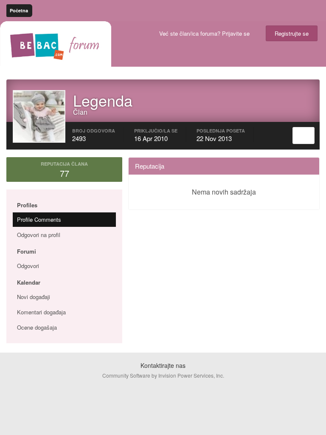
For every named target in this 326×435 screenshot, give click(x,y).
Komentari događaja (41, 312)
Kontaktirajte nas (163, 365)
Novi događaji (33, 297)
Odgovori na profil (38, 235)
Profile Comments (39, 219)
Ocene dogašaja (37, 327)
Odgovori (28, 266)
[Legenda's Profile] (303, 135)
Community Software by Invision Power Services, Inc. (163, 375)
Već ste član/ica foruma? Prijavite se (206, 33)
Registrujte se (292, 33)
